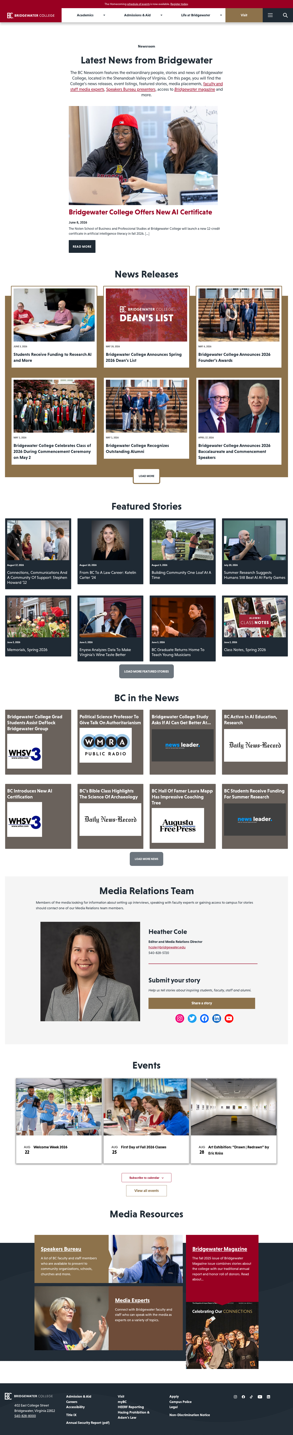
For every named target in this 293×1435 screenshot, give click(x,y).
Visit (121, 1396)
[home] (31, 15)
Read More (82, 246)
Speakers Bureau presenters (130, 89)
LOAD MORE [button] (146, 476)
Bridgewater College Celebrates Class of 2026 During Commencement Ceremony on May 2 (52, 451)
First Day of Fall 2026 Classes (143, 1147)
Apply (174, 1396)
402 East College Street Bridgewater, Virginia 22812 (34, 1408)
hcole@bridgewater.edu (167, 947)
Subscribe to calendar (144, 1178)
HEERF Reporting (131, 1407)
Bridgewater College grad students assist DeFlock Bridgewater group (34, 722)
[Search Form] (285, 15)
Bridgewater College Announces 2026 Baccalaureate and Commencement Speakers (234, 451)
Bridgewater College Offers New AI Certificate (140, 212)
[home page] (29, 1396)
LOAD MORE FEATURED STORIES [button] (146, 671)
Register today (179, 4)
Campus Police (180, 1402)
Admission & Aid (78, 1396)
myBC (122, 1402)
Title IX (71, 1415)
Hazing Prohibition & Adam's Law (133, 1414)
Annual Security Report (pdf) (88, 1423)
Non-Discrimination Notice (189, 1415)
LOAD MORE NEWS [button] (146, 859)
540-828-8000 (25, 1416)
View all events (146, 1191)
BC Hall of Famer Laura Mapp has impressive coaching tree (182, 796)
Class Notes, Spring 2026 (245, 649)
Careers (71, 1402)
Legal (173, 1407)
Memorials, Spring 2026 (27, 649)
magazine (194, 89)
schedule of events (138, 4)
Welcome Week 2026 (50, 1147)
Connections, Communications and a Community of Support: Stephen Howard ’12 (37, 577)
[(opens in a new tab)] (24, 751)
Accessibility (75, 1407)
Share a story (202, 1003)
